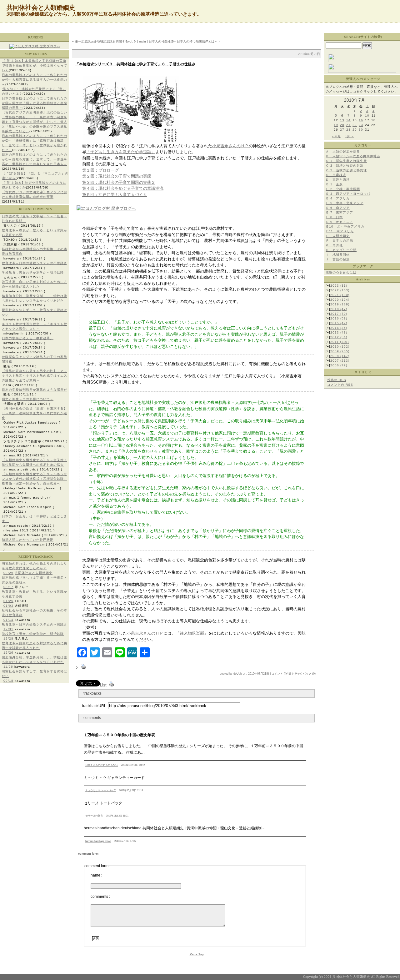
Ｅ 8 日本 (334, 217)
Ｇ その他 (334, 245)
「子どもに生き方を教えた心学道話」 (120, 151)
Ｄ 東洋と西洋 (338, 179)
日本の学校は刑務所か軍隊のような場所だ (34, 389)
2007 (339, 360)
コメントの (340, 384)
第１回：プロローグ (100, 170)
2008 (339, 356)
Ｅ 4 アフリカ (338, 198)
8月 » (349, 136)
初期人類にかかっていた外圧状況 (27, 539)
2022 (339, 290)
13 (342, 120)
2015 (338, 323)
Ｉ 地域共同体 (338, 254)
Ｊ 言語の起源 (338, 259)
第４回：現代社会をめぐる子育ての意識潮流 (122, 188)
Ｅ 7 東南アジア (339, 212)
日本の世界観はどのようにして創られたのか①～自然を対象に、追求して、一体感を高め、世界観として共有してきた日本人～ (34, 159)
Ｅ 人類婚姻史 (338, 236)
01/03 (8, 605)
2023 (338, 285)
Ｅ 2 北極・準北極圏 (343, 189)
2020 (339, 299)
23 (361, 125)
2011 (339, 342)
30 (361, 129)
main (142, 41)
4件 (287, 673)
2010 (339, 346)
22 (354, 125)
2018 (338, 309)
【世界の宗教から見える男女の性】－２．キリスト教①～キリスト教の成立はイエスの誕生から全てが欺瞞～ (34, 375)
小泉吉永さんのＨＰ (230, 145)
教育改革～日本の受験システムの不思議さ (34, 263)
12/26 (8, 652)
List (103, 685)
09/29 (8, 573)
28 (348, 129)
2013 (338, 332)
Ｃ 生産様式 (336, 175)
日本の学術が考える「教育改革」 (27, 338)
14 (348, 120)
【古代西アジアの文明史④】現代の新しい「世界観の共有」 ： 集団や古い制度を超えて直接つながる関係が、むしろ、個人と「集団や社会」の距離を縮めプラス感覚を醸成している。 (34, 122)
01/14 (8, 619)
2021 (339, 295)
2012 (338, 337)
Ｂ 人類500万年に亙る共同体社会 (353, 156)
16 (361, 120)
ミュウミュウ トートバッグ (100, 790)
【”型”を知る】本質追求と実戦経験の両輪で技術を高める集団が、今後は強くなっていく (34, 65)
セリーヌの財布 (94, 815)
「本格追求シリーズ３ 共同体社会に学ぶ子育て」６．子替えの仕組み (135, 64)
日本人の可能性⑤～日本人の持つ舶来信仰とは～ (183, 41)
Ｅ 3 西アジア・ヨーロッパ (348, 193)
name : (96, 875)
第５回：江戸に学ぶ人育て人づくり (114, 194)
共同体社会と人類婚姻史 (33, 573)
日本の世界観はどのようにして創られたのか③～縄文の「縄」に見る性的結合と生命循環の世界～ (34, 103)
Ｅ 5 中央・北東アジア (344, 203)
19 (336, 125)
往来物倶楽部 (192, 633)
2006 (338, 365)
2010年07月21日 (258, 673)
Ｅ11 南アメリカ (340, 231)
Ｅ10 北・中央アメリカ (345, 226)
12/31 (8, 629)
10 (367, 115)
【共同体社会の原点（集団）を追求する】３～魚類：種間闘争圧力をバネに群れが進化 (34, 413)
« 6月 (336, 136)
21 (348, 125)
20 (342, 125)
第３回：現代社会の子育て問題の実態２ (118, 182)
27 (342, 129)
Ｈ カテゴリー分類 (341, 250)
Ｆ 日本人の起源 (339, 240)
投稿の (336, 380)
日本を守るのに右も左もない (101, 765)
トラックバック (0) (304, 673)
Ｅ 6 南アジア (338, 207)
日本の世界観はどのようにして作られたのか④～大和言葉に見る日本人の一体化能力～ (34, 79)
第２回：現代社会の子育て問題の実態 (116, 176)
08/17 (8, 587)
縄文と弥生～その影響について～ (27, 399)
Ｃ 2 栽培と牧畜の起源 (344, 165)
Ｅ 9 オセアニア (339, 222)
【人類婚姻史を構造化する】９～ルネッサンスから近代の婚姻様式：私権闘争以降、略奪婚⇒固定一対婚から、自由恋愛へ (34, 478)
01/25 (8, 601)
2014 (338, 327)
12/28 (8, 638)
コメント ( (278, 673)
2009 (339, 351)
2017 (338, 313)
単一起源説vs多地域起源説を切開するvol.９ (105, 41)
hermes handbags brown (98, 841)
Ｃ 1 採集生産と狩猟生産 (346, 161)
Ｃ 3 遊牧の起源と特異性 (346, 170)
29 (354, 129)
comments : (100, 896)
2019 (339, 304)
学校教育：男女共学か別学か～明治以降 (33, 272)
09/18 (8, 680)
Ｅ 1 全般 (334, 184)
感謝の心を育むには (341, 272)
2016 (338, 318)
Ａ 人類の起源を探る (343, 151)
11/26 (8, 666)
